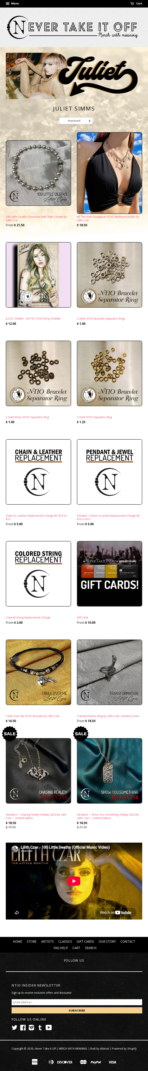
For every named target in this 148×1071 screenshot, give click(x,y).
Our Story (107, 941)
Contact (127, 941)
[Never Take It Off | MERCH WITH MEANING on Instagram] (31, 1029)
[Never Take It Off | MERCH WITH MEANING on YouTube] (49, 1029)
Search (91, 948)
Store (32, 941)
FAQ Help (61, 948)
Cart (138, 3)
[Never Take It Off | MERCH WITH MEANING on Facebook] (23, 1029)
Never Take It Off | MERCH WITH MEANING (61, 1048)
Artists (47, 941)
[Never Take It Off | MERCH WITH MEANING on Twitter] (14, 1029)
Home (17, 941)
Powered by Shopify (124, 1048)
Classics (65, 941)
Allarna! (104, 1048)
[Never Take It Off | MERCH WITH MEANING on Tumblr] (40, 1029)
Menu (14, 3)
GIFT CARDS (85, 941)
